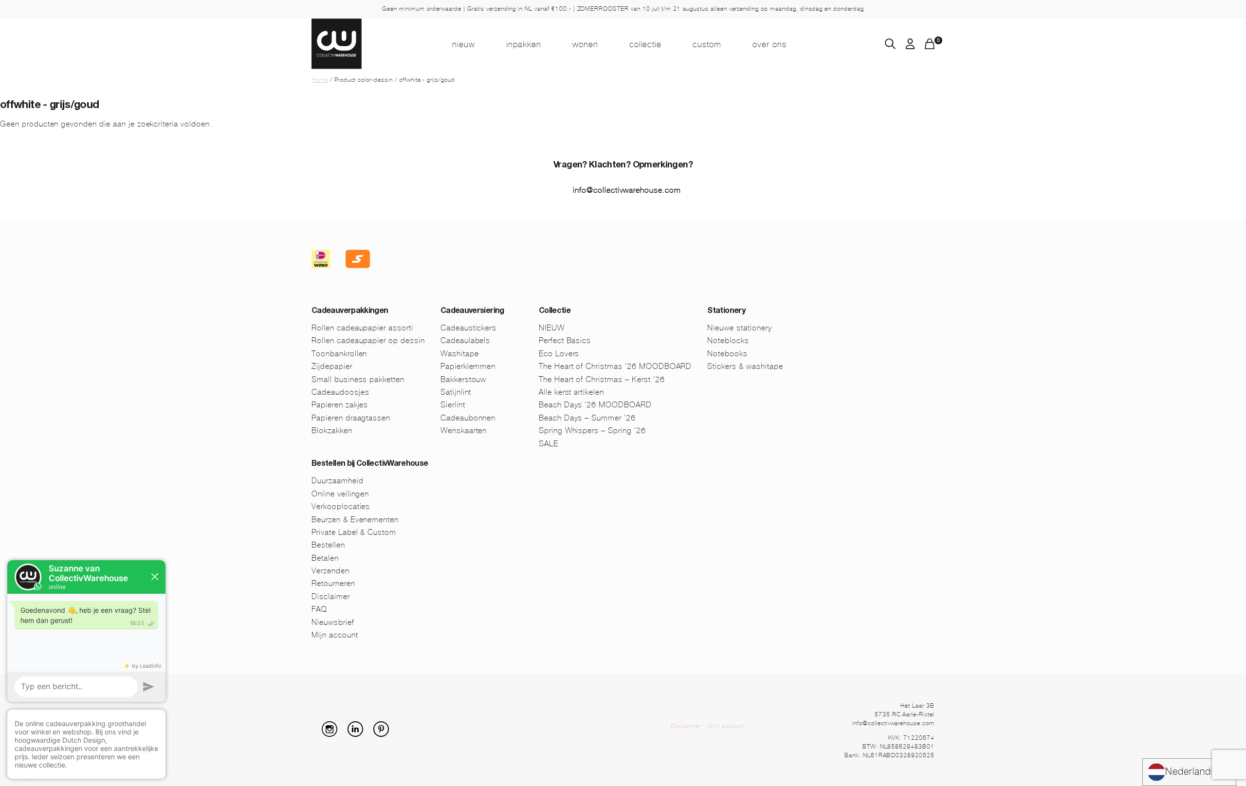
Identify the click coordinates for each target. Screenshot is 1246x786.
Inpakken (523, 44)
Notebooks (727, 353)
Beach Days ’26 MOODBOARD (595, 404)
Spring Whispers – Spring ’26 (592, 430)
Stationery (726, 311)
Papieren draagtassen (351, 417)
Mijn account (335, 635)
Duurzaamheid (338, 480)
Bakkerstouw (463, 379)
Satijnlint (456, 392)
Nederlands (1190, 771)
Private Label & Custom (354, 532)
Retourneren (333, 583)
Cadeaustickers (468, 327)
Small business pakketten (358, 379)
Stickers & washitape (745, 366)
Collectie (645, 44)
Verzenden (330, 570)
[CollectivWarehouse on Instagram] (333, 734)
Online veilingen (340, 493)
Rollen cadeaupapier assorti (362, 327)
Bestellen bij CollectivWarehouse (370, 464)
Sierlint (452, 404)
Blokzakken (332, 430)
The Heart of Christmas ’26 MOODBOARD (615, 366)
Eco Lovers (559, 353)
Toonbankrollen (339, 353)
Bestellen (328, 544)
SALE (548, 443)
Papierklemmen (467, 366)
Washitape (459, 353)
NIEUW (463, 44)
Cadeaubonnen (468, 417)
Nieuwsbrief (333, 622)
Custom (707, 44)
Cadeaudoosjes (340, 392)
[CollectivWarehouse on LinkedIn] (359, 734)
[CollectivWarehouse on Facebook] (315, 734)
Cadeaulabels (465, 340)
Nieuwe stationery (739, 327)
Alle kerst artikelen (571, 392)
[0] (929, 46)
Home (320, 79)
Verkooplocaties (341, 506)
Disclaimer (331, 596)
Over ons (769, 44)
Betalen (325, 558)
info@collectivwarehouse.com (627, 190)
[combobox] (1189, 772)
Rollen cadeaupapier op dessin (368, 340)
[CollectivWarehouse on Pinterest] (385, 734)
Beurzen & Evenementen (355, 519)
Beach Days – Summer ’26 (587, 417)
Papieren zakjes (340, 404)
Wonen (585, 44)
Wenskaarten (463, 430)
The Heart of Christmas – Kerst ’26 (602, 379)
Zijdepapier (332, 366)
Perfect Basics (565, 340)
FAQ (319, 609)
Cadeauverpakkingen (350, 311)
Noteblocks (728, 340)
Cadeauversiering (472, 311)
